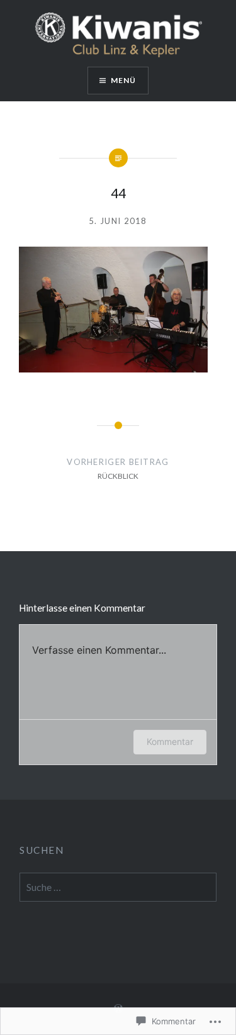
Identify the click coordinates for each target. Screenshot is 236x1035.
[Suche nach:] (118, 887)
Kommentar (170, 741)
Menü (124, 80)
